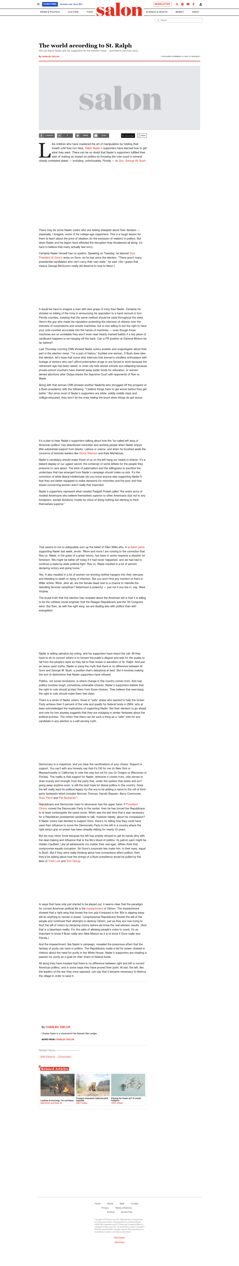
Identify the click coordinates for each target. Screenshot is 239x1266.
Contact (134, 1204)
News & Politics (50, 12)
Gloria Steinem (88, 453)
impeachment (94, 908)
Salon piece (137, 547)
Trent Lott (54, 861)
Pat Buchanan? (68, 798)
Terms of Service (123, 1208)
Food (90, 12)
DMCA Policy (119, 1242)
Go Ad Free (126, 1212)
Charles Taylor (50, 57)
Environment (64, 1057)
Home (98, 1204)
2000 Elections (47, 1057)
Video (195, 12)
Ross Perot (46, 798)
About (110, 1204)
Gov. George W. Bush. (132, 161)
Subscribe (50, 4)
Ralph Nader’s (93, 148)
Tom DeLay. (73, 861)
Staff (122, 1204)
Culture (73, 12)
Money (180, 12)
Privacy (105, 1208)
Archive (110, 1212)
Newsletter (162, 4)
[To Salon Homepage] (119, 9)
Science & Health (156, 12)
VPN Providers (119, 1237)
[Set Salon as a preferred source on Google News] (128, 135)
